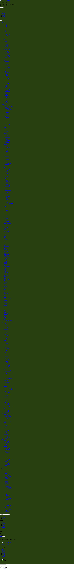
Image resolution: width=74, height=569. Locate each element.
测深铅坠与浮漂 (7, 198)
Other (6, 32)
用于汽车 (6, 26)
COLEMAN (7, 483)
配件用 (5, 71)
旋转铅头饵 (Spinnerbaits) (7, 380)
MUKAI (5, 276)
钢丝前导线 (5, 155)
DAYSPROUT (7, 114)
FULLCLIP (7, 80)
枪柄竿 (5, 440)
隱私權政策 (3, 525)
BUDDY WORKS (8, 78)
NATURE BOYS (6, 279)
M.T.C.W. (5, 268)
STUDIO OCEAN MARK (7, 298)
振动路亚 (5, 402)
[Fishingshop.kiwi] (3, 0)
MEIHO (6, 69)
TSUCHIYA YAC (6, 307)
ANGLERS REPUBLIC (8, 56)
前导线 (5, 149)
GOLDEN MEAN (6, 254)
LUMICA (6, 180)
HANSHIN (5, 255)
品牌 (2, 524)
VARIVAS (5, 314)
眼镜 (4, 480)
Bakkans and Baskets (7, 49)
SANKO (5, 289)
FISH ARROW (6, 247)
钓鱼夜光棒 (5, 178)
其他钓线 (5, 138)
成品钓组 (5, 212)
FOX (6, 85)
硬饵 (4, 408)
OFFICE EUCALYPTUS (7, 284)
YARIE (5, 317)
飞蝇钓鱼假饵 (6, 329)
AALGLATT (7, 156)
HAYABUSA (7, 108)
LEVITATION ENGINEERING (8, 264)
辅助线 (5, 105)
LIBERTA (5, 265)
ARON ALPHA (6, 230)
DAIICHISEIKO (7, 62)
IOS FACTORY (6, 259)
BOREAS (6, 362)
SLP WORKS (6, 293)
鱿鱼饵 (5, 391)
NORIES (5, 283)
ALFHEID (6, 372)
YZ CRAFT (5, 318)
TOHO (5, 306)
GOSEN (6, 125)
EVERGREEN (6, 245)
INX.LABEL (5, 258)
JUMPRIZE (5, 261)
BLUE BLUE (7, 325)
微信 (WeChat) (4, 16)
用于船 (6, 25)
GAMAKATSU (7, 124)
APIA (6, 57)
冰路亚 (5, 340)
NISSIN (6, 425)
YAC (4, 315)
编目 (1, 20)
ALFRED (6, 45)
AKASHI (6, 335)
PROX (6, 426)
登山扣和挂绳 (7, 34)
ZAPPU (5, 321)
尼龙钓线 (5, 133)
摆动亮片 (5, 386)
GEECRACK (6, 252)
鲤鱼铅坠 (6, 197)
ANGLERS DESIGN (8, 476)
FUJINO (6, 131)
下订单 (5, 568)
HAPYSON (7, 164)
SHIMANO (5, 292)
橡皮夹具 (5, 358)
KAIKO (6, 176)
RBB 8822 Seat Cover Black (5, 544)
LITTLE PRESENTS (7, 266)
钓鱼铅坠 (5, 183)
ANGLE (6, 46)
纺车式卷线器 (6, 434)
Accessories (3, 517)
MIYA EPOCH (7, 181)
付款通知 (3, 12)
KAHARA (5, 262)
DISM (4, 242)
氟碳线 (5, 116)
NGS (4, 280)
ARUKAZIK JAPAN (8, 185)
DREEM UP (7, 52)
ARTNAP (6, 102)
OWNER (6, 171)
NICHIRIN (7, 142)
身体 (4, 474)
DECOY (6, 139)
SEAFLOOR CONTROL (7, 290)
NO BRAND (5, 282)
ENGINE (5, 244)
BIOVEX (6, 383)
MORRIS (5, 274)
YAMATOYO (6, 316)
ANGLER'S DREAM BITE (9, 388)
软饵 (4, 369)
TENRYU (5, 303)
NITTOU (5, 281)
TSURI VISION (6, 309)
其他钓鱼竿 (5, 446)
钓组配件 (5, 217)
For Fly (6, 27)
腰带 (4, 469)
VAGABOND (6, 312)
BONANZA (5, 234)
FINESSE (6, 96)
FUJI (6, 461)
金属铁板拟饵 (6, 347)
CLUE (6, 338)
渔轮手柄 (6, 431)
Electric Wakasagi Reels (8, 421)
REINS (5, 287)
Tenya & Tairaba (6, 397)
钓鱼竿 (3, 439)
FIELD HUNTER (6, 246)
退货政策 (3, 15)
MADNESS (5, 269)
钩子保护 (5, 93)
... (5, 28)
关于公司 (3, 9)
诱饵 (2, 322)
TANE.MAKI (6, 301)
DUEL (6, 107)
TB (4, 302)
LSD (6, 506)
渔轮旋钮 (6, 432)
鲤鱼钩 (6, 195)
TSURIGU (5, 310)
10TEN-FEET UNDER (8, 370)
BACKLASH (7, 58)
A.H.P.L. (6, 409)
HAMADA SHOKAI (8, 163)
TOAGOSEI (5, 305)
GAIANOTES (6, 251)
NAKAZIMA (7, 182)
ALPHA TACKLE (8, 416)
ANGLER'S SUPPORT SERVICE (10, 106)
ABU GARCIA (7, 44)
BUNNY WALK (7, 482)
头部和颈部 (5, 491)
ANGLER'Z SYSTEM (8, 389)
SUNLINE (5, 300)
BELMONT (7, 61)
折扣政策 (3, 14)
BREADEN (7, 90)
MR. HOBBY (6, 275)
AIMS (6, 465)
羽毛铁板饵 (5, 323)
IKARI (5, 257)
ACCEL (6, 218)
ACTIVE (6, 184)
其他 (6, 40)
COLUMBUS (6, 240)
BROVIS (6, 400)
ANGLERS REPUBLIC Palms (9, 349)
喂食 (6, 24)
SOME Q (5, 296)
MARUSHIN (5, 271)
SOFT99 (5, 295)
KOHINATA (5, 263)
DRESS (6, 53)
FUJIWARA (7, 159)
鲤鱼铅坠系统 (7, 196)
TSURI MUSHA (6, 308)
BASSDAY (7, 359)
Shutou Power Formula (8, 320)
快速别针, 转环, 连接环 (7, 223)
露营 (2, 518)
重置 (1, 536)
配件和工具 (3, 22)
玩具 (6, 41)
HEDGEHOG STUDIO (7, 256)
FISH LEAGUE (6, 248)
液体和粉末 (3, 226)
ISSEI (6, 165)
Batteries (6, 30)
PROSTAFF (5, 286)
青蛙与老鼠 (5, 334)
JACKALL (7, 327)
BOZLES (5, 236)
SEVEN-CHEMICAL (7, 291)
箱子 (4, 54)
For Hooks (6, 37)
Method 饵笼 (7, 199)
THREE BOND (6, 304)
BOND (5, 235)
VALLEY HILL (6, 313)
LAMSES (6, 504)
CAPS (6, 129)
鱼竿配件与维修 (6, 457)
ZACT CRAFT (6, 319)
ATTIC (6, 324)
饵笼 (4, 172)
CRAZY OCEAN (7, 91)
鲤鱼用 (5, 122)
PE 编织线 (5, 144)
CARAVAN (5, 238)
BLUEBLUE (7, 361)
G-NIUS (6, 418)
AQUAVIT (7, 336)
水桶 (4, 60)
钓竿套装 (5, 451)
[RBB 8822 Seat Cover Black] (6, 542)
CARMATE (5, 239)
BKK (6, 477)
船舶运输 (3, 13)
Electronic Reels (6, 420)
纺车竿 (5, 462)
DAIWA (6, 51)
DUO (6, 473)
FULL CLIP (7, 86)
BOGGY (6, 220)
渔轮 (2, 413)
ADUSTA (6, 207)
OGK (6, 455)
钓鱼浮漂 (5, 189)
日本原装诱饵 (8, 0)
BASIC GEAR (7, 47)
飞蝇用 (5, 127)
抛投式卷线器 (6, 414)
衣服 (2, 468)
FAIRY (6, 332)
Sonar (6, 33)
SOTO (5, 297)
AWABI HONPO (6, 231)
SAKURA (5, 288)
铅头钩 (5, 206)
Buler (4, 167)
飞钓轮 (5, 422)
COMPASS (7, 471)
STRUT (5, 299)
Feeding (6, 35)
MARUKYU (5, 270)
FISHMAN (5, 249)
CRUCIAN (7, 112)
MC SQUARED (6, 272)
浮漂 (4, 161)
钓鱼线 (3, 104)
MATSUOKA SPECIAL (8, 109)
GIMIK (5, 253)
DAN (6, 120)
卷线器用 (5, 82)
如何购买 (3, 10)
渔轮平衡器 (7, 430)
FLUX (5, 250)
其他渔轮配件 (7, 429)
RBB (2, 535)
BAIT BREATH (7, 186)
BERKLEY (7, 117)
